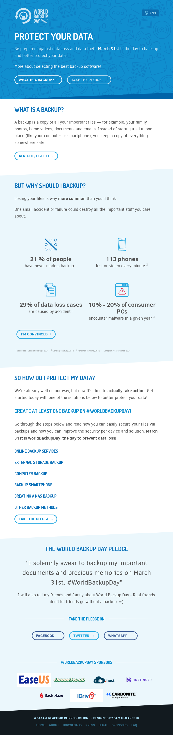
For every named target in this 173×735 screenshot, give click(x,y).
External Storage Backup (38, 462)
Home (40, 725)
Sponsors (119, 725)
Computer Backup (30, 473)
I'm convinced (34, 334)
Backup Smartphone (33, 484)
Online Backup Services (36, 451)
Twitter (81, 635)
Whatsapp (117, 635)
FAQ (134, 725)
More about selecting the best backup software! (57, 66)
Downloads (72, 725)
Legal (103, 725)
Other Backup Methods (36, 507)
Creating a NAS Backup (35, 496)
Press (90, 725)
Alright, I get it (34, 155)
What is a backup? (36, 79)
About (54, 725)
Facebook (45, 635)
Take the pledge (86, 79)
